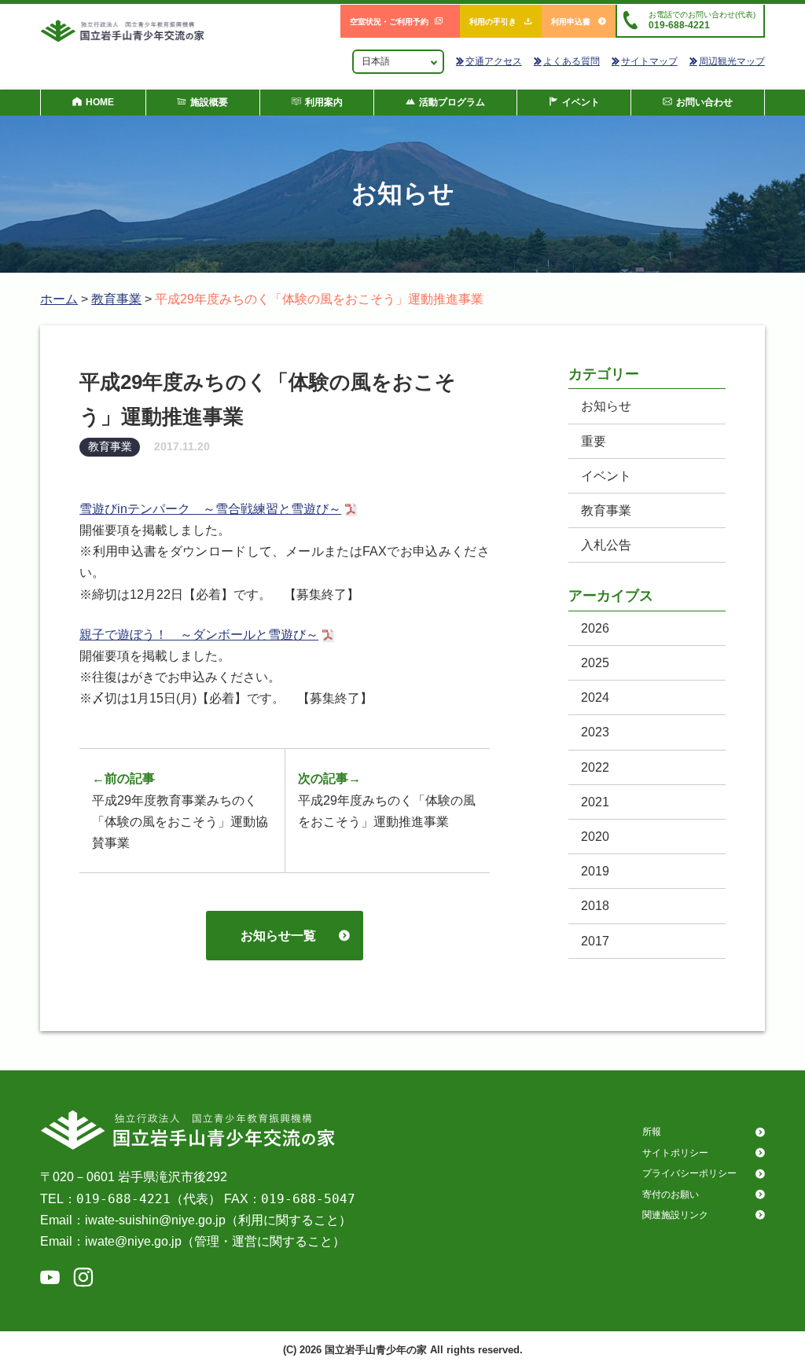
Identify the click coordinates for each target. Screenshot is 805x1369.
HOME (100, 102)
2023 (595, 732)
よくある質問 (571, 61)
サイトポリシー (675, 1152)
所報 (651, 1131)
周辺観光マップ (732, 61)
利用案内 (324, 102)
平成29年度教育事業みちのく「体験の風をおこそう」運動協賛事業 (180, 811)
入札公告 (606, 545)
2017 (595, 941)
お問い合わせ (704, 102)
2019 (595, 871)
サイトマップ (649, 61)
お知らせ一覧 (278, 935)
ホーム (59, 299)
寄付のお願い (670, 1194)
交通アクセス (493, 61)
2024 (595, 697)
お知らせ (606, 406)
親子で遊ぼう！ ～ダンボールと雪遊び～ (198, 634)
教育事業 (116, 299)
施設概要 (209, 102)
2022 (595, 767)
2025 (595, 663)
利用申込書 (570, 21)
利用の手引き (492, 21)
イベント (581, 102)
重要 (593, 441)
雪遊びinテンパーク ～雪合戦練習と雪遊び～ (210, 509)
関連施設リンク (675, 1214)
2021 (595, 802)
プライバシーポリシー (689, 1173)
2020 (595, 836)
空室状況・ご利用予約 (389, 21)
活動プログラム (452, 102)
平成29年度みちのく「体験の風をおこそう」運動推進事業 (387, 800)
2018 (595, 905)
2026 (595, 628)
